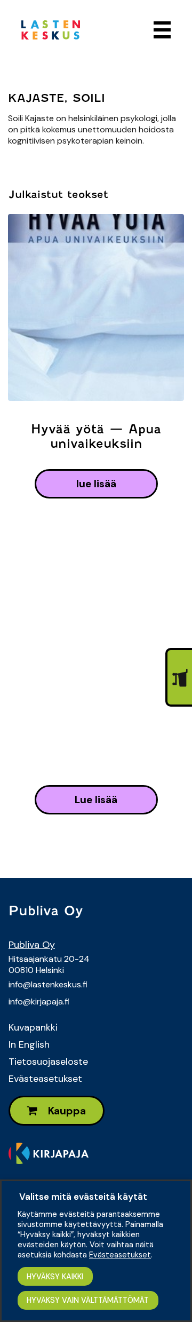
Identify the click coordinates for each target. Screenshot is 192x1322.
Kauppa (66, 1111)
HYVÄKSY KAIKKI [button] (55, 1276)
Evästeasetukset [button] (120, 1254)
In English (29, 1044)
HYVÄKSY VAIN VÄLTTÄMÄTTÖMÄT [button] (88, 1300)
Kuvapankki (33, 1027)
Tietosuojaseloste (48, 1061)
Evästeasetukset (45, 1078)
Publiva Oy (32, 944)
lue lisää (96, 483)
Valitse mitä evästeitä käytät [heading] (83, 1196)
